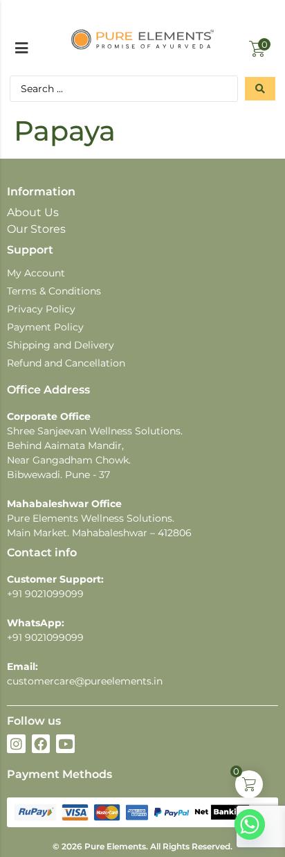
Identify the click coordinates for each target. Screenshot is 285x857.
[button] (21, 47)
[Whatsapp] (250, 824)
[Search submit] (260, 88)
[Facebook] (41, 743)
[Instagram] (16, 743)
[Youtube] (65, 743)
